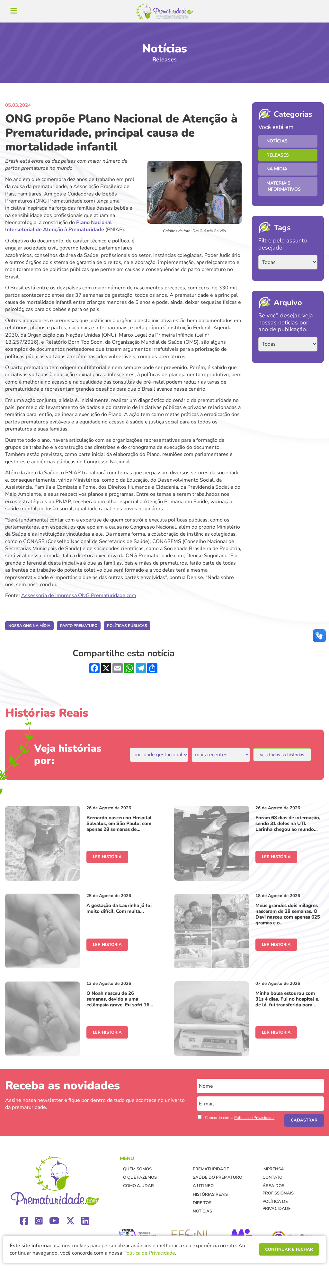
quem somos (137, 1169)
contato (272, 1177)
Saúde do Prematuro (217, 1177)
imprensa (273, 1169)
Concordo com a (239, 1117)
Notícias (277, 141)
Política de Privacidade (149, 1253)
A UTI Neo (203, 1186)
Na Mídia (276, 169)
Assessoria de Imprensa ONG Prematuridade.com (78, 595)
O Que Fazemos (140, 1177)
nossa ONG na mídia (29, 625)
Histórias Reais (210, 1194)
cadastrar (304, 1120)
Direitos (202, 1203)
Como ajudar (138, 1186)
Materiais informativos (283, 186)
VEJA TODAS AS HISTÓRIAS (282, 755)
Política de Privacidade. (254, 1117)
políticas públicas (127, 625)
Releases (277, 155)
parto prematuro (78, 625)
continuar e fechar (289, 1249)
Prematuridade (211, 1169)
